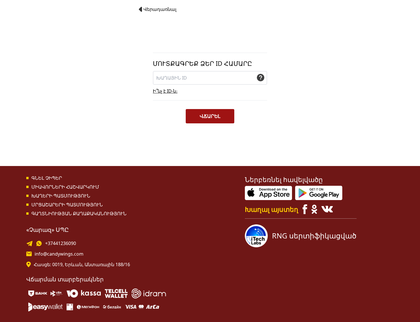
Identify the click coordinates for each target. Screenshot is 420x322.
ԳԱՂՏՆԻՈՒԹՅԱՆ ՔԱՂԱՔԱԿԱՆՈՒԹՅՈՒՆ (79, 213)
